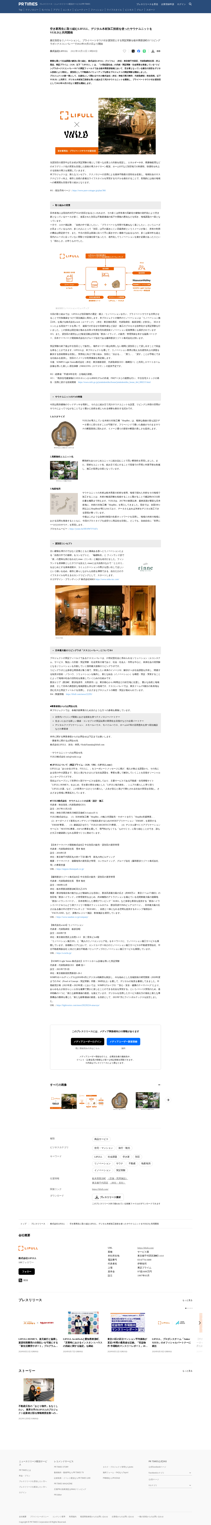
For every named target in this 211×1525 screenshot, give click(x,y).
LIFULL (98, 1157)
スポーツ (150, 9)
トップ (23, 1224)
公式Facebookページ (157, 1467)
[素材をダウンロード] (152, 51)
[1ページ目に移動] (159, 1084)
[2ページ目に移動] (160, 1084)
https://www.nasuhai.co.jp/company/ (72, 917)
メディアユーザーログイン (87, 1041)
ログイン (181, 4)
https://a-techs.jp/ (64, 953)
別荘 (137, 1157)
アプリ (56, 9)
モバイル (46, 9)
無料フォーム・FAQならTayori (115, 1472)
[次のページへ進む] (168, 1100)
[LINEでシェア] (144, 51)
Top (20, 9)
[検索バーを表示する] (190, 4)
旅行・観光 (124, 1148)
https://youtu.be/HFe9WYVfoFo (84, 529)
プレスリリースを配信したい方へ (33, 1487)
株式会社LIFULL (57, 1224)
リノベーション (102, 1163)
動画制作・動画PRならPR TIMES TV (69, 1472)
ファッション (97, 9)
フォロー (26, 1271)
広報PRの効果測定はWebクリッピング (70, 1489)
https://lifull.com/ (100, 1189)
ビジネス (129, 9)
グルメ (140, 9)
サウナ (119, 1163)
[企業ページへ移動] (28, 1249)
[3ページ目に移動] (188, 1308)
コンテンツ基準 (58, 1516)
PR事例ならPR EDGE (111, 1478)
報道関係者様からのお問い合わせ (94, 1516)
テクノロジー (31, 9)
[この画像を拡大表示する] (63, 1101)
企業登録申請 (167, 4)
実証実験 (120, 1170)
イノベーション (102, 1170)
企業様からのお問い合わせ (123, 1516)
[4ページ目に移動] (190, 1308)
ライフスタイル (114, 9)
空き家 (126, 1157)
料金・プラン (24, 1475)
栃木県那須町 (99, 1178)
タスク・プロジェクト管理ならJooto (118, 1467)
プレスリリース (38, 1224)
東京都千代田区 (100, 1183)
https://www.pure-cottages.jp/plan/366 (89, 190)
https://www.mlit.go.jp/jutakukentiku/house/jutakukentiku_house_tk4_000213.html (114, 382)
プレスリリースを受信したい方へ (33, 1481)
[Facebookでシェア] (138, 51)
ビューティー (81, 9)
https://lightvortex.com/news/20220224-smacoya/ (78, 1005)
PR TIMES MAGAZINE (63, 1483)
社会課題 (112, 1157)
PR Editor (58, 1494)
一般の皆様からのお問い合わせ (151, 1516)
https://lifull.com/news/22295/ (79, 694)
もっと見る (187, 1300)
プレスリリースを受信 (147, 4)
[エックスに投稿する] (133, 51)
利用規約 (72, 1516)
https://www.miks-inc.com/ (107, 579)
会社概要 (22, 1516)
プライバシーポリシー (39, 1516)
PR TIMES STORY (61, 1467)
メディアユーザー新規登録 (123, 1041)
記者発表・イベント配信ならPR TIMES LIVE (72, 1478)
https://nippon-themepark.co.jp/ (70, 869)
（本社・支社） (118, 1183)
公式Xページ (154, 1479)
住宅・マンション (103, 1148)
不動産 (132, 1163)
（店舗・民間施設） (117, 1178)
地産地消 (145, 1163)
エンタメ (67, 9)
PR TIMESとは (25, 1470)
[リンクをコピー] (158, 51)
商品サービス (101, 1139)
